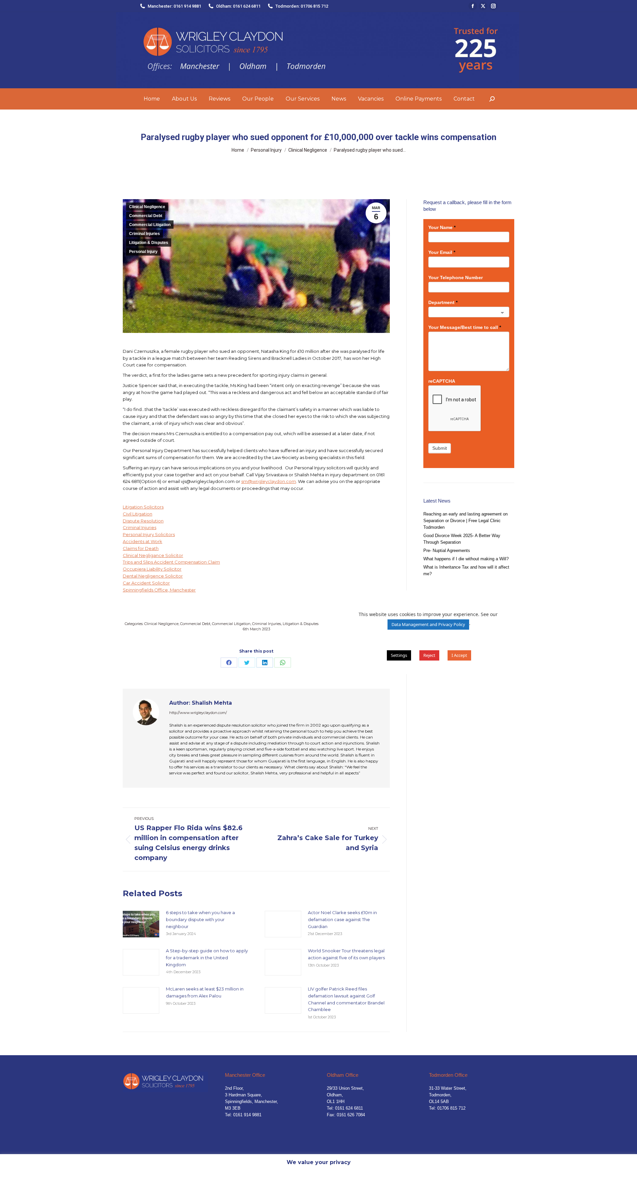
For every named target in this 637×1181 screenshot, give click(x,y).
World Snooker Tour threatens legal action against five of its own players (346, 954)
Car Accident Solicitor (146, 583)
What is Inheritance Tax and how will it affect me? (466, 570)
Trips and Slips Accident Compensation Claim (171, 562)
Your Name (442, 227)
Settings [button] (399, 655)
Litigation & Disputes (148, 242)
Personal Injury (143, 251)
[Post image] (141, 924)
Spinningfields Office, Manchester (159, 589)
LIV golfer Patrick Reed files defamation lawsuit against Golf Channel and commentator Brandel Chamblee (346, 999)
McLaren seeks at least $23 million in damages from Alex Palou (205, 992)
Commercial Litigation (150, 224)
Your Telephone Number (455, 277)
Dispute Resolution (143, 520)
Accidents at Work (142, 541)
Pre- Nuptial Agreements (446, 550)
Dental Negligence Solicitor (153, 576)
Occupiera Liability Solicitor (152, 569)
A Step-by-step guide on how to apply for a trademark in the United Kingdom (207, 957)
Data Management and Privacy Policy (428, 624)
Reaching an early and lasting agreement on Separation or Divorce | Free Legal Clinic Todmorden (465, 521)
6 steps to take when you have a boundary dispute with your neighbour (200, 919)
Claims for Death (141, 548)
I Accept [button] (459, 655)
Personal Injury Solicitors (149, 534)
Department (443, 302)
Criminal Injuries (144, 233)
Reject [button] (429, 655)
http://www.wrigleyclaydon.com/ (198, 712)
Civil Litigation (137, 513)
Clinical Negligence (147, 206)
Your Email (441, 252)
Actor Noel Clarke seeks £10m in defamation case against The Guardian (342, 919)
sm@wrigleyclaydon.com (268, 481)
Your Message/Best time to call (464, 327)
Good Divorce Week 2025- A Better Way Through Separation (461, 539)
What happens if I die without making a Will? (466, 558)
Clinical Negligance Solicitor (153, 555)
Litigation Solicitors (143, 507)
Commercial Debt (145, 215)
